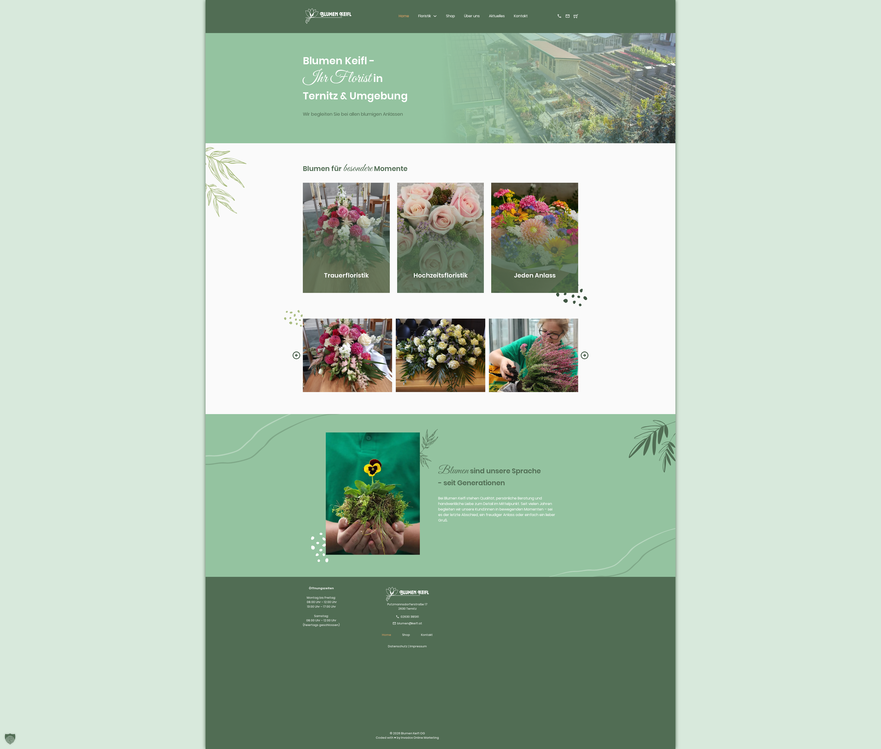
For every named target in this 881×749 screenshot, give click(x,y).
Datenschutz (397, 646)
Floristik (424, 16)
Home (404, 16)
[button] (10, 739)
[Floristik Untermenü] (435, 16)
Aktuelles (497, 16)
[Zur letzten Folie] (296, 355)
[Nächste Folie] (584, 355)
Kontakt (521, 16)
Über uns (472, 16)
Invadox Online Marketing (420, 738)
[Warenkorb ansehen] (576, 16)
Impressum (418, 646)
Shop (450, 16)
